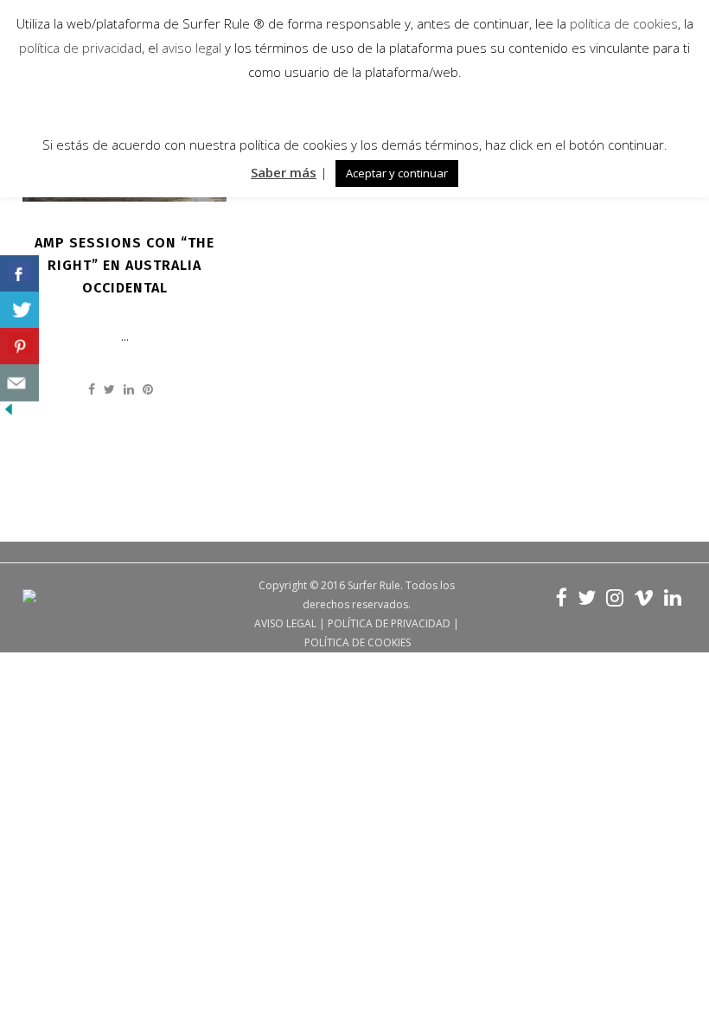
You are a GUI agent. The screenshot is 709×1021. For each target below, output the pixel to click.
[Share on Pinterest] (148, 389)
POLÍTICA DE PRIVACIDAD (389, 623)
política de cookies (624, 23)
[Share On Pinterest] (19, 346)
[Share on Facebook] (91, 389)
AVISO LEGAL (285, 623)
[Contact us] (19, 382)
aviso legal (191, 47)
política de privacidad (80, 47)
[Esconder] (8, 413)
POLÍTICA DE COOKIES (357, 642)
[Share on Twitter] (109, 389)
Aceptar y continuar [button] (397, 173)
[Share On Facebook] (19, 273)
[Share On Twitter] (19, 310)
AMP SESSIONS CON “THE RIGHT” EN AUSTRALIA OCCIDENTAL (124, 265)
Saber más (283, 172)
